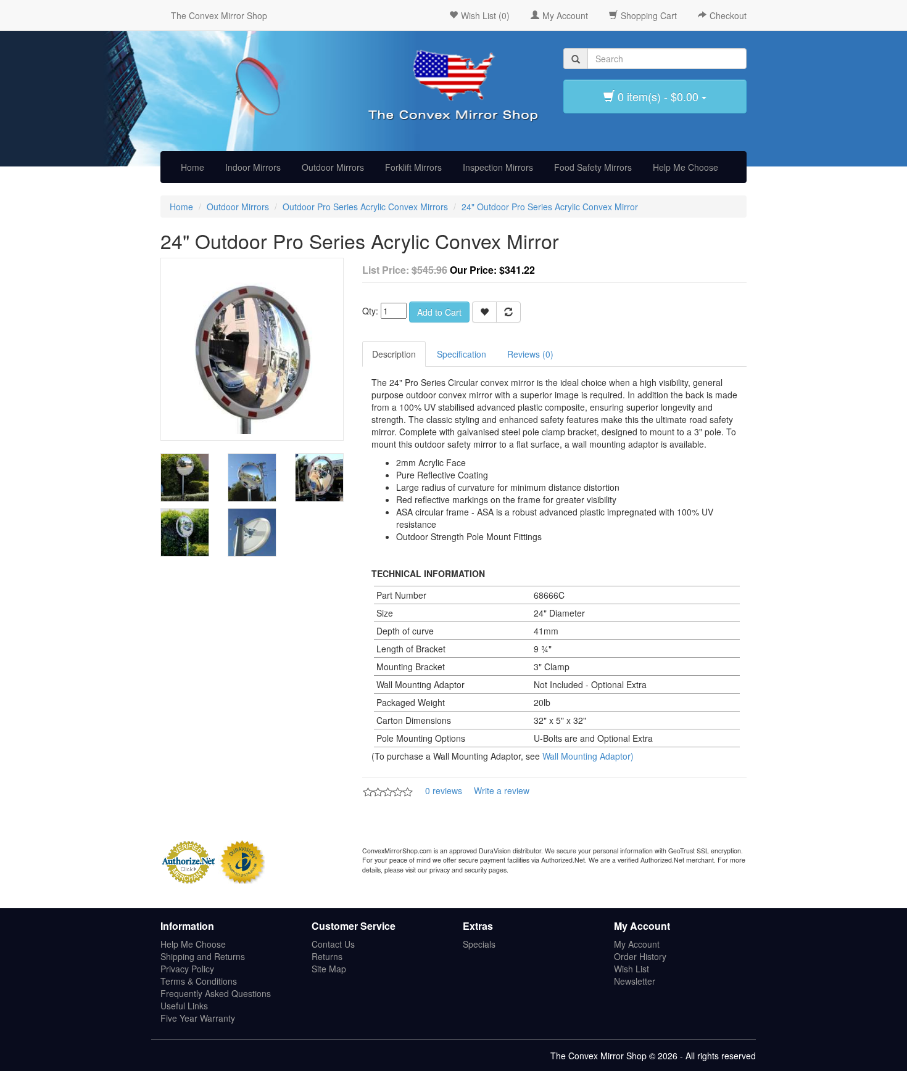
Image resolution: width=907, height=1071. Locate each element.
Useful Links (184, 1005)
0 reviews (443, 790)
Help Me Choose (685, 167)
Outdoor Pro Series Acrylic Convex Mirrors (365, 206)
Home (192, 167)
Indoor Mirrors (253, 167)
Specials (479, 944)
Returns (327, 956)
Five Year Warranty (197, 1018)
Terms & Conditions (198, 981)
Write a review (501, 790)
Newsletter (634, 981)
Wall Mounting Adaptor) (588, 756)
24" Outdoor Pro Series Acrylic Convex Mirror (550, 206)
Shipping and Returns (202, 956)
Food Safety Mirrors (593, 167)
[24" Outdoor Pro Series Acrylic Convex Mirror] (252, 348)
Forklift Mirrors (413, 167)
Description (394, 354)
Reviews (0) (530, 354)
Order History (640, 956)
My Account (637, 944)
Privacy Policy (187, 968)
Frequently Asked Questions (215, 993)
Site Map (329, 968)
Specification (461, 354)
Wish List (631, 968)
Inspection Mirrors (498, 167)
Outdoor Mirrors (333, 167)
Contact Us (333, 944)
